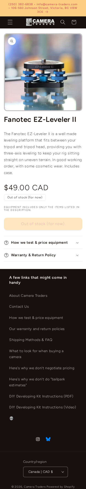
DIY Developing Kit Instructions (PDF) (41, 396)
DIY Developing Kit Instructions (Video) (42, 407)
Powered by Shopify (61, 486)
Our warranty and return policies (37, 329)
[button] (10, 22)
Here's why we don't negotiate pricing (41, 368)
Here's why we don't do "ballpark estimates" (37, 382)
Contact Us (19, 306)
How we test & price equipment (36, 317)
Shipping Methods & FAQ (31, 340)
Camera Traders (35, 486)
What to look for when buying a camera (36, 354)
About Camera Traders (28, 295)
